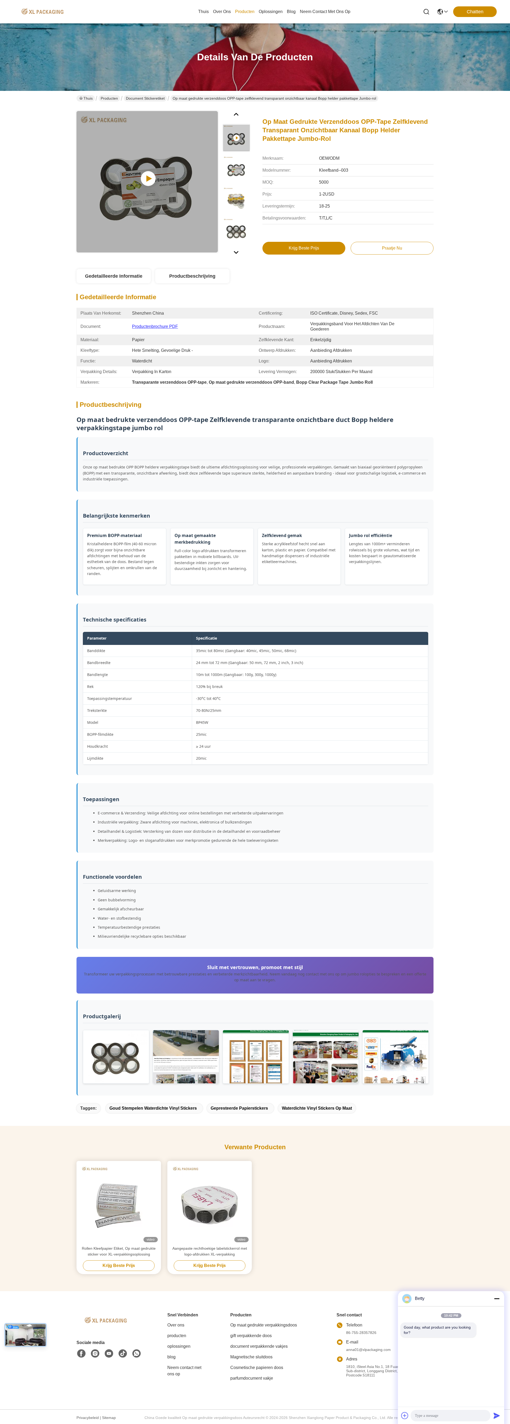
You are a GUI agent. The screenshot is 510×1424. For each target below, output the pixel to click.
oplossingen (271, 11)
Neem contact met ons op (184, 1370)
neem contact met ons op (325, 11)
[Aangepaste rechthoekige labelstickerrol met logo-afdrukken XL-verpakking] (210, 1203)
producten (244, 11)
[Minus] (497, 1298)
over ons (222, 11)
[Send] (496, 1415)
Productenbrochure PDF (155, 326)
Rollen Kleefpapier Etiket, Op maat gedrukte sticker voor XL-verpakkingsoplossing (119, 1251)
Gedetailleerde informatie (113, 276)
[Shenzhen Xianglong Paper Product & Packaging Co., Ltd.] (42, 12)
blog (291, 11)
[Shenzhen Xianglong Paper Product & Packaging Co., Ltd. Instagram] (95, 1353)
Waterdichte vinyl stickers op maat (317, 1108)
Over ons (175, 1325)
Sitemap (109, 1417)
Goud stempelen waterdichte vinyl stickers (153, 1108)
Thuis (203, 11)
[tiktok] (123, 1353)
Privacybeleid (87, 1417)
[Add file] (405, 1415)
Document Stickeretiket (145, 98)
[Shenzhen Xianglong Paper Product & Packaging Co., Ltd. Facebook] (81, 1353)
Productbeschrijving (192, 276)
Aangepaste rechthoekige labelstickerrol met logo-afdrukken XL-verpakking (209, 1251)
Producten (109, 98)
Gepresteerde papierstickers (239, 1108)
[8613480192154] (136, 1353)
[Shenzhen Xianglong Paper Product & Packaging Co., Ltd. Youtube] (109, 1353)
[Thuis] (105, 1327)
